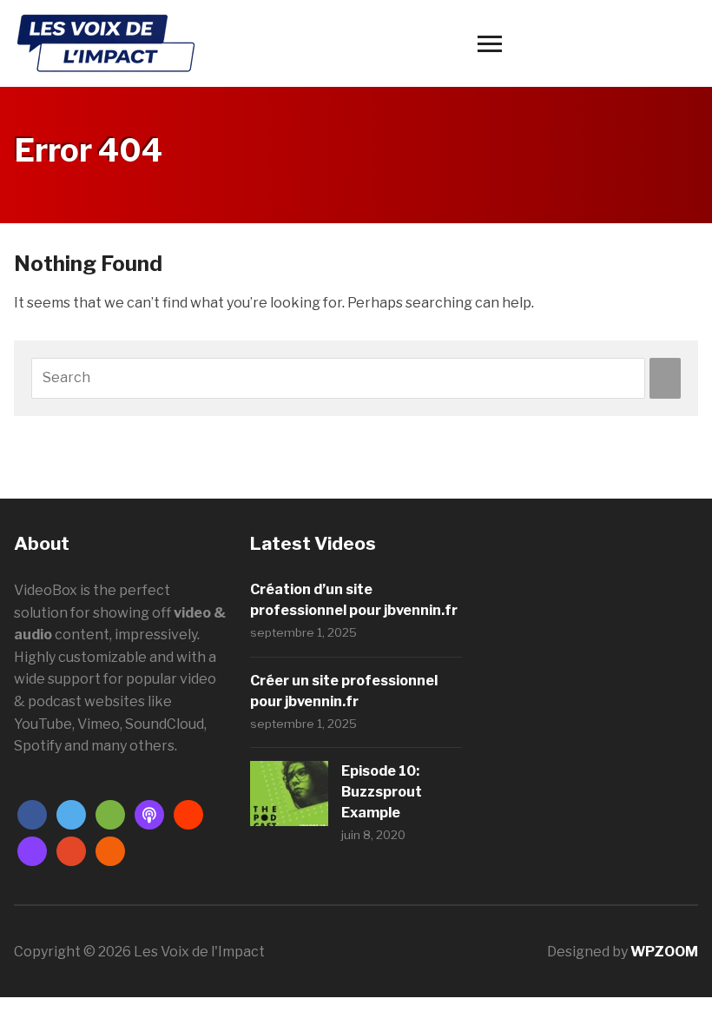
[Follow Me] (71, 813)
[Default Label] (110, 813)
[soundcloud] (188, 813)
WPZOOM (664, 951)
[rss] (110, 850)
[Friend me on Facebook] (32, 813)
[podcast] (149, 813)
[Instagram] (32, 850)
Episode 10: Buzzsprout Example (381, 792)
